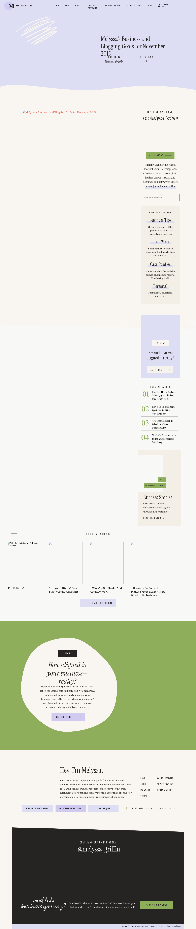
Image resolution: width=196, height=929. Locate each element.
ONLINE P (161, 778)
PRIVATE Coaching (165, 784)
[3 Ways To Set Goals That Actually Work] (107, 563)
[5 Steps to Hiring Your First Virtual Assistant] (66, 563)
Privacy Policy (164, 926)
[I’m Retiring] (25, 563)
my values (146, 789)
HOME (142, 778)
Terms (153, 926)
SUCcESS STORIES (165, 790)
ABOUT (143, 784)
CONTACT (144, 795)
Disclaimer (177, 926)
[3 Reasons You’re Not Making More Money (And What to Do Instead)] (148, 563)
